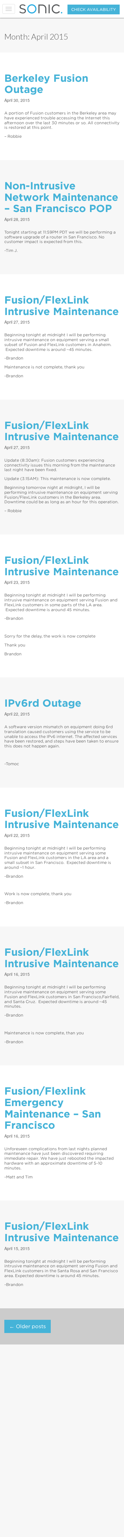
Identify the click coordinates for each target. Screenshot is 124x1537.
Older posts (27, 1326)
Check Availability (93, 9)
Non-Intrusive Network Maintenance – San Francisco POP (61, 197)
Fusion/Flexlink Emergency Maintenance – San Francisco (52, 1108)
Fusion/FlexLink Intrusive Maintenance (61, 306)
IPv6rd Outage (42, 703)
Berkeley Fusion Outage (46, 84)
